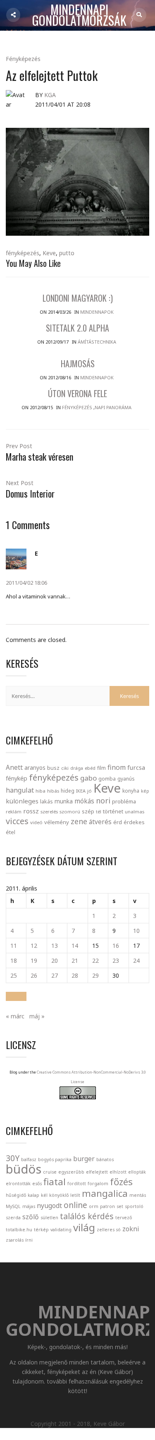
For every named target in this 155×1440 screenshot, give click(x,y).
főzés (121, 1181)
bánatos (105, 1159)
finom (116, 767)
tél (98, 811)
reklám (13, 811)
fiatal (54, 1181)
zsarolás (15, 1240)
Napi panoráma (113, 407)
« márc (15, 1016)
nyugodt (49, 1205)
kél (44, 1195)
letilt (75, 1195)
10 (136, 931)
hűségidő (16, 1195)
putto (66, 253)
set (120, 1206)
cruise (50, 1172)
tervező (123, 1217)
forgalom (98, 1183)
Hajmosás (78, 363)
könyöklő (59, 1195)
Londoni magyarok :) (78, 298)
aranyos (34, 767)
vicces (17, 821)
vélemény (56, 822)
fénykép (16, 778)
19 (34, 960)
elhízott (118, 1172)
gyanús (126, 778)
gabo (88, 778)
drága (76, 768)
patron (107, 1206)
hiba (40, 791)
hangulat (20, 790)
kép (145, 791)
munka (64, 801)
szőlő (30, 1216)
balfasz (28, 1159)
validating (61, 1230)
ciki (65, 768)
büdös (23, 1169)
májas (28, 1206)
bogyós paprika (55, 1159)
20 (54, 960)
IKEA (81, 791)
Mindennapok (97, 312)
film (101, 767)
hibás (53, 791)
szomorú (70, 811)
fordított (76, 1183)
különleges (22, 801)
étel (10, 832)
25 (13, 975)
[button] (16, 996)
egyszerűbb (71, 1172)
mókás (84, 800)
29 (95, 975)
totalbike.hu (19, 1230)
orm (93, 1206)
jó (89, 791)
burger (84, 1158)
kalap (33, 1195)
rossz (31, 811)
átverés (100, 822)
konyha (130, 790)
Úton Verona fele (77, 393)
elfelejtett (97, 1172)
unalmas (134, 811)
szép (88, 811)
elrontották (18, 1183)
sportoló (134, 1206)
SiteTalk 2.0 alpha (77, 328)
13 (54, 945)
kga (50, 95)
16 (115, 945)
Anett (14, 767)
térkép (41, 1230)
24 (136, 960)
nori (103, 800)
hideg (67, 790)
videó (36, 822)
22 (95, 960)
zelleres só (109, 1230)
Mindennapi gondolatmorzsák (79, 15)
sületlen (49, 1217)
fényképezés (22, 253)
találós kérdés (87, 1216)
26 (34, 975)
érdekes (134, 822)
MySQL (13, 1206)
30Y (12, 1158)
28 (75, 975)
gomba (107, 778)
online (75, 1205)
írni (29, 1240)
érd (117, 822)
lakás (46, 801)
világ (84, 1227)
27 (54, 975)
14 (75, 945)
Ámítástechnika (97, 342)
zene (79, 821)
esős (37, 1183)
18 (13, 960)
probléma (124, 801)
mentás (137, 1195)
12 (34, 945)
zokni (130, 1228)
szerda (13, 1217)
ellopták (137, 1172)
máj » (37, 1016)
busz (53, 767)
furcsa (136, 767)
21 (75, 960)
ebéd (90, 768)
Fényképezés (23, 59)
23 (115, 960)
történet (113, 811)
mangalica (105, 1193)
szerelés (49, 811)
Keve (49, 253)
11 (13, 945)
